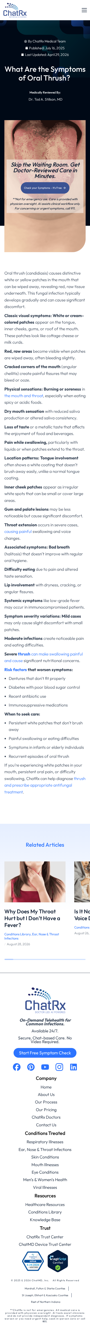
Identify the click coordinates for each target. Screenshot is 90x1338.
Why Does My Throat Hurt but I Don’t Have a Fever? (32, 918)
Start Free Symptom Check (45, 1052)
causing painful (18, 531)
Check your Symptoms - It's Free (43, 187)
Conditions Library (17, 934)
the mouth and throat (23, 395)
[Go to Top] (81, 1329)
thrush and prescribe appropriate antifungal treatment (44, 785)
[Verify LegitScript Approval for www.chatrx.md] (57, 1261)
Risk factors (15, 669)
